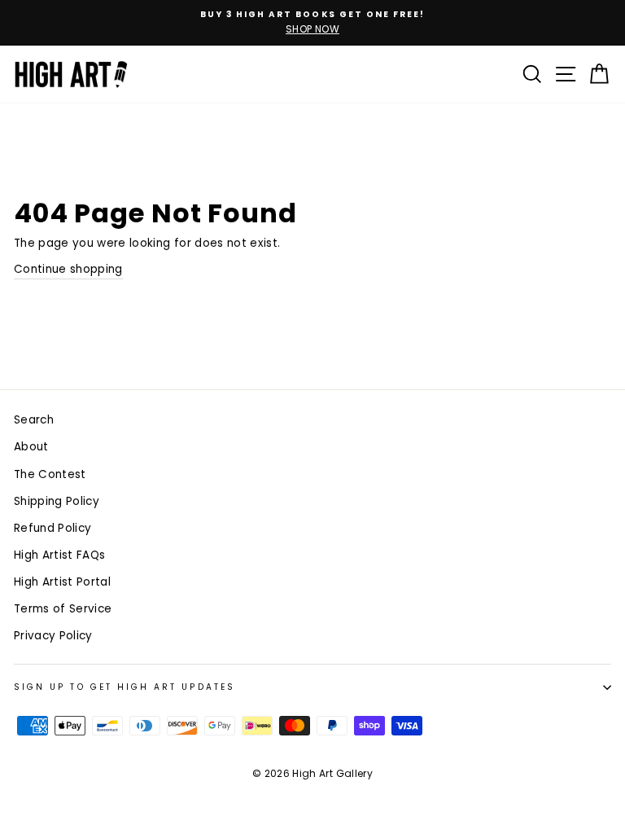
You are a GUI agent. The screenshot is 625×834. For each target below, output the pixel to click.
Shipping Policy (56, 501)
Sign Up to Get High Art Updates (124, 687)
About (31, 446)
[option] (312, 22)
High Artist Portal (62, 582)
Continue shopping (68, 269)
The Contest (50, 474)
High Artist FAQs (59, 555)
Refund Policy (52, 528)
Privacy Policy (53, 635)
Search (34, 420)
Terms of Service (62, 609)
